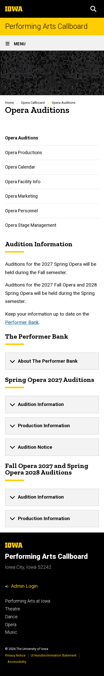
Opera (10, 624)
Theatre (12, 608)
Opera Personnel (21, 210)
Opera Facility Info (22, 181)
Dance (11, 616)
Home (9, 103)
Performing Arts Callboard (46, 26)
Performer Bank (22, 322)
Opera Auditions (21, 137)
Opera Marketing (21, 196)
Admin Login (24, 586)
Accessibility (17, 662)
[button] (93, 9)
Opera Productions (23, 152)
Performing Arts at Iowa (27, 601)
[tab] (52, 361)
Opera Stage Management (30, 225)
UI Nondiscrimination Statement (53, 655)
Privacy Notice (15, 655)
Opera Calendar (20, 167)
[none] (52, 361)
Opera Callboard (33, 103)
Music (11, 632)
